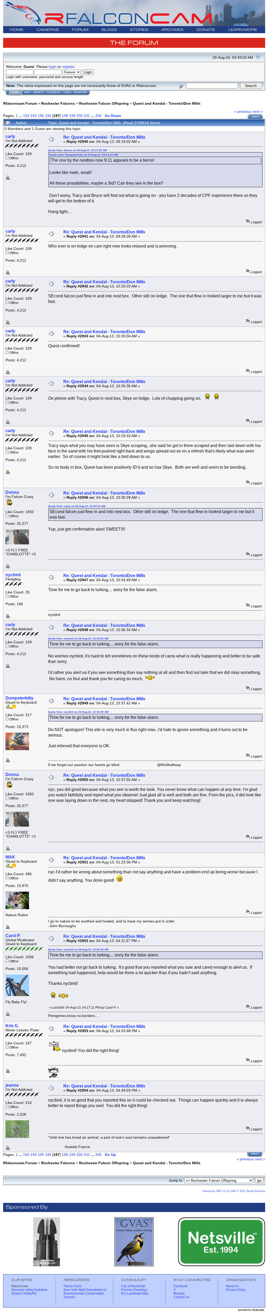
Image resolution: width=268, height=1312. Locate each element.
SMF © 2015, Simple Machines (248, 1191)
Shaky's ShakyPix (23, 1293)
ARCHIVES (172, 30)
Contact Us (181, 1297)
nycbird (13, 575)
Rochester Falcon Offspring (104, 103)
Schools (69, 1297)
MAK (10, 857)
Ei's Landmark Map (134, 1293)
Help (27, 92)
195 (41, 116)
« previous (243, 111)
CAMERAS (48, 30)
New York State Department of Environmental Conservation (85, 1291)
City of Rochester (133, 1286)
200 (79, 116)
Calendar (53, 92)
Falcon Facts (73, 1286)
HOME (17, 30)
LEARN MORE (242, 30)
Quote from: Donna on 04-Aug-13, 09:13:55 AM (77, 150)
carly (10, 136)
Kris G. (12, 1025)
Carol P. (13, 935)
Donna (12, 492)
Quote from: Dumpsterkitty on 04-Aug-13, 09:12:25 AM (83, 154)
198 (65, 116)
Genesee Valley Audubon (29, 1290)
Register (80, 92)
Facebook (181, 1286)
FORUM (80, 30)
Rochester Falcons (58, 103)
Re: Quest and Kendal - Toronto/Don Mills (104, 137)
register (68, 66)
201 (87, 116)
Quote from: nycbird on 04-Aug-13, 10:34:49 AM (78, 638)
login (53, 66)
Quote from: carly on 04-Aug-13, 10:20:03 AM (76, 506)
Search (39, 92)
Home (15, 92)
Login (67, 92)
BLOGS (109, 30)
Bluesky (179, 1293)
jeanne (12, 1085)
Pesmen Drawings (134, 1290)
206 (98, 116)
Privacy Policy (236, 1290)
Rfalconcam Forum (20, 103)
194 (33, 116)
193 (26, 116)
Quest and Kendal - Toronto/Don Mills (166, 103)
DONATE (206, 30)
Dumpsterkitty (19, 698)
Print (256, 117)
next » (258, 111)
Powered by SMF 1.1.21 (216, 1191)
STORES (139, 30)
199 (72, 116)
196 (48, 116)
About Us (232, 1286)
